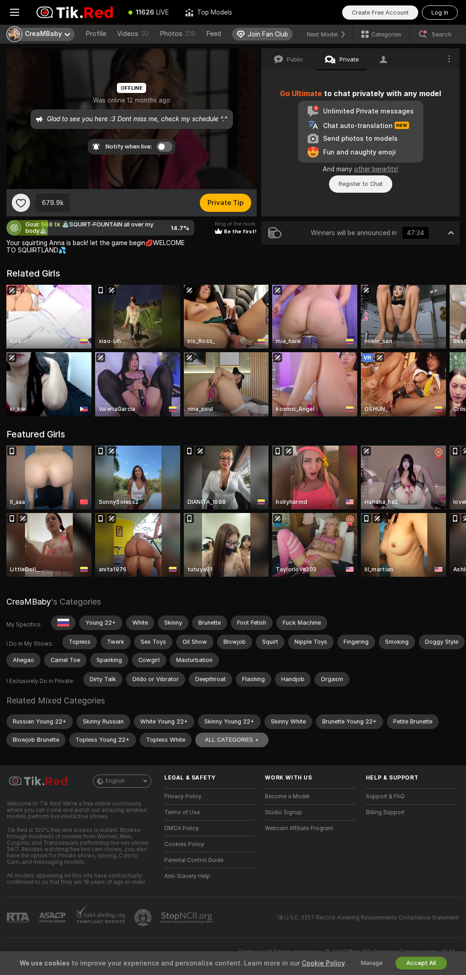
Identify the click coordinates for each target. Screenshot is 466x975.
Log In (439, 12)
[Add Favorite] (21, 203)
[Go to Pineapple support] (143, 917)
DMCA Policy (181, 828)
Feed (213, 34)
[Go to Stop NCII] (187, 917)
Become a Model (287, 796)
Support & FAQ (385, 796)
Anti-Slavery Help (187, 876)
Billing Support (385, 812)
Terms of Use (182, 812)
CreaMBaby (28, 601)
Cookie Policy (323, 963)
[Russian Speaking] (63, 623)
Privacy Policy (183, 796)
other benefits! (376, 169)
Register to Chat (361, 183)
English (115, 781)
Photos (177, 34)
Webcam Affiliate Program (299, 828)
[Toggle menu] (14, 12)
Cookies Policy (184, 844)
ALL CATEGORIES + (232, 739)
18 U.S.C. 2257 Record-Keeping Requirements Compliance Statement (368, 917)
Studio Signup (283, 812)
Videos (133, 34)
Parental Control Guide (193, 860)
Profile (96, 34)
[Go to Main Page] (74, 12)
